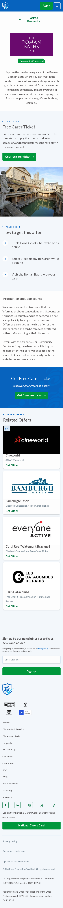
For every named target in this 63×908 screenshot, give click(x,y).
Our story (7, 756)
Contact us (8, 763)
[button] (57, 5)
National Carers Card (31, 825)
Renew (5, 722)
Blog (4, 776)
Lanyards (7, 743)
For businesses (10, 783)
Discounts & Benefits (13, 729)
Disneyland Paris (11, 736)
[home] (5, 5)
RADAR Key (8, 749)
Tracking (7, 790)
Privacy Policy (42, 648)
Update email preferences (16, 861)
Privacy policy (9, 841)
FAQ (4, 770)
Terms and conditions (13, 851)
